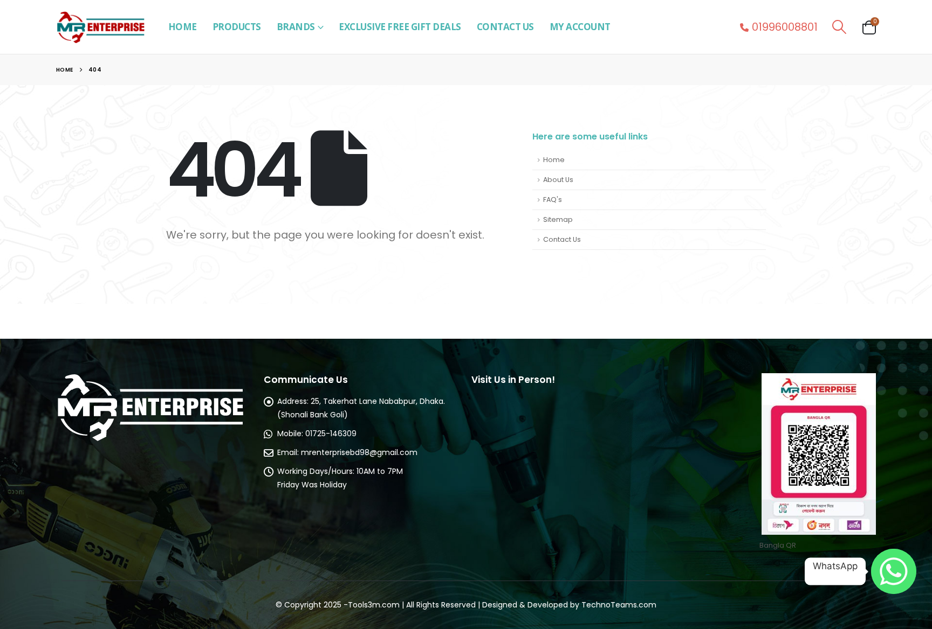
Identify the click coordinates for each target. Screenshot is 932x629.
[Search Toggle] (839, 27)
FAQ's (552, 199)
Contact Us (505, 26)
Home (182, 26)
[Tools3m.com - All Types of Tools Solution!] (100, 27)
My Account (580, 26)
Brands (296, 26)
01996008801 (785, 26)
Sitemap (558, 219)
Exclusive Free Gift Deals (400, 26)
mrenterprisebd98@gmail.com (359, 452)
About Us (558, 179)
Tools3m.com (374, 604)
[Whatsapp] (893, 571)
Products (237, 26)
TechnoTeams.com (618, 604)
